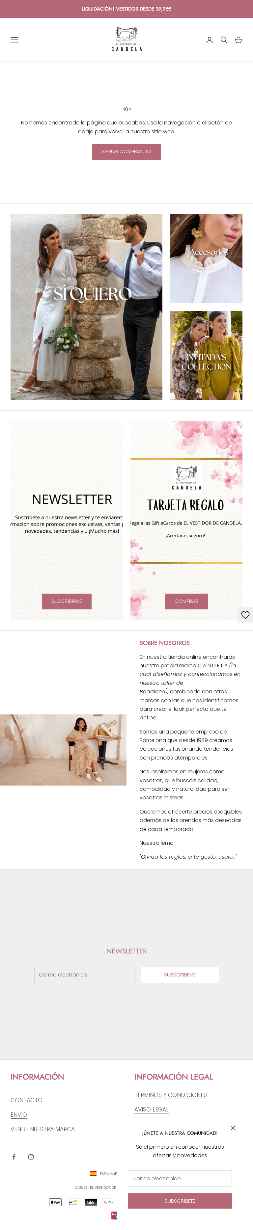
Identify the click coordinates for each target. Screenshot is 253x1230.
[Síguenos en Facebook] (14, 1157)
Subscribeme (180, 974)
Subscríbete (180, 1200)
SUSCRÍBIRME (66, 601)
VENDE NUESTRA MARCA (43, 1129)
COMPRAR (186, 601)
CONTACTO (26, 1100)
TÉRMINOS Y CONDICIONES (170, 1095)
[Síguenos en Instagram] (31, 1157)
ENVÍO (19, 1115)
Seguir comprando (126, 151)
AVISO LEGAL (151, 1109)
